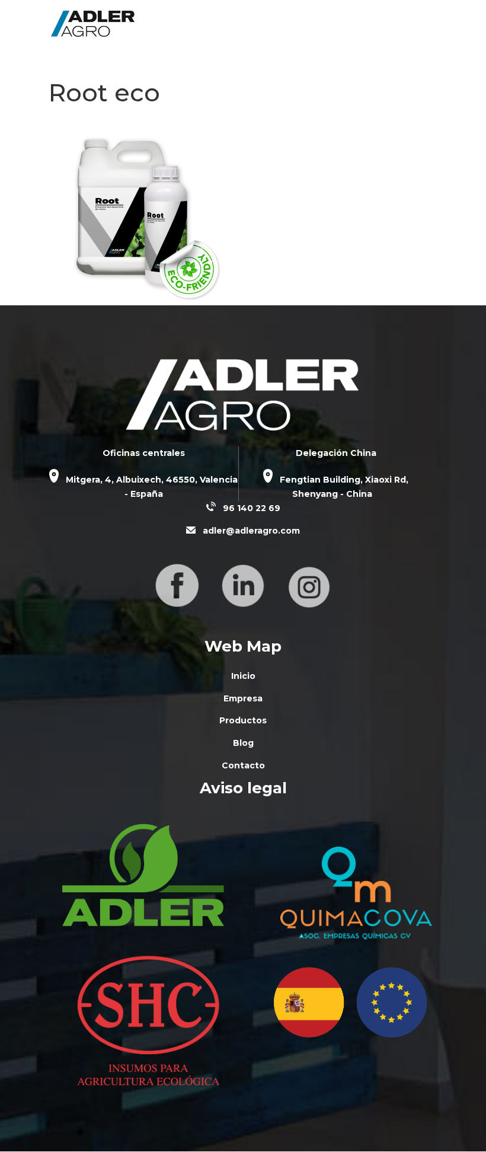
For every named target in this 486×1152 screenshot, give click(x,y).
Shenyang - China (332, 494)
